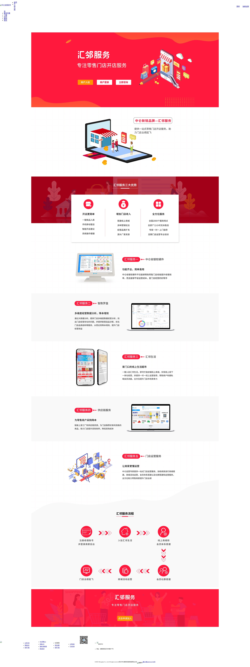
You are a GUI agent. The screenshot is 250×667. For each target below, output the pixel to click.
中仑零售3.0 (43, 642)
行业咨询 (72, 646)
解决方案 (7, 13)
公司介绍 (27, 643)
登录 (238, 6)
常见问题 (57, 645)
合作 (5, 17)
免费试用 (246, 6)
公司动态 (72, 644)
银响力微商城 (43, 646)
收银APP (42, 644)
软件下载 (27, 647)
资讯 (5, 20)
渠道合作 (27, 645)
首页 (15, 2)
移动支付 (42, 649)
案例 (5, 18)
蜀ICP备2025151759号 (148, 662)
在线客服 (57, 643)
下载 (5, 15)
